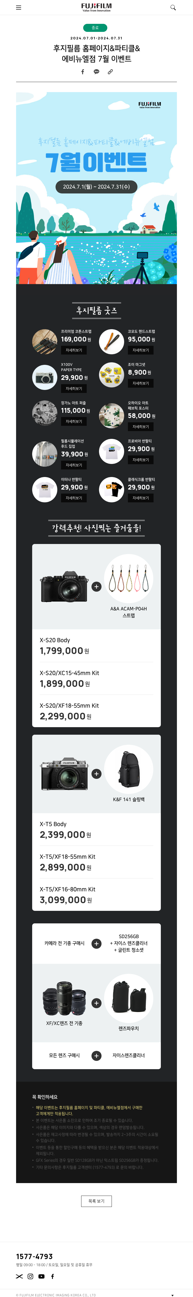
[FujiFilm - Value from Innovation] (96, 7)
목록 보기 (96, 1201)
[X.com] (19, 1276)
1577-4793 (34, 1256)
